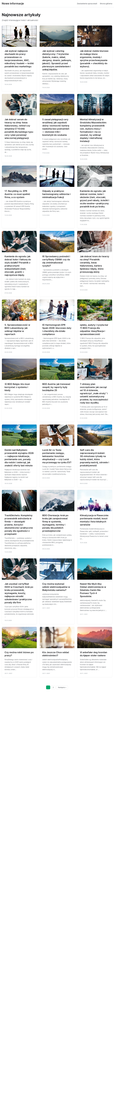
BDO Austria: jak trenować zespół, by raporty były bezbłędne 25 (56, 387)
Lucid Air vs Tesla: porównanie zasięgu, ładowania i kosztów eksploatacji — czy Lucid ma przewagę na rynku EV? (56, 456)
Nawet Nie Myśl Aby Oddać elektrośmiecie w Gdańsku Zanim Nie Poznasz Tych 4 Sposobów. (93, 590)
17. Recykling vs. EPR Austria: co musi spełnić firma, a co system (17, 194)
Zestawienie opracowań (87, 3)
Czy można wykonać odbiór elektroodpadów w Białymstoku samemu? (56, 587)
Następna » (62, 687)
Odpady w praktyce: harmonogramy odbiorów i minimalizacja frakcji (56, 194)
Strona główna (106, 3)
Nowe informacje (13, 3)
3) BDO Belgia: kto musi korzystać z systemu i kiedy (17, 387)
